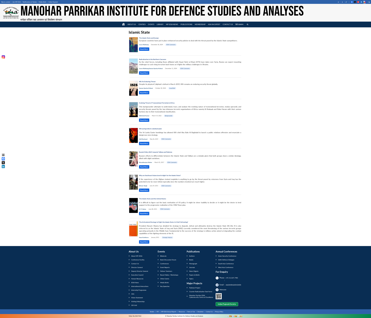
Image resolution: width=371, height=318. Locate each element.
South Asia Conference (226, 263)
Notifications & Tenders (30, 2)
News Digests (193, 271)
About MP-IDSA (136, 256)
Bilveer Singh (143, 186)
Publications (186, 24)
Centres (142, 24)
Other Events (164, 279)
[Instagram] (3, 57)
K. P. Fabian (142, 209)
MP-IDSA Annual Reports (168, 311)
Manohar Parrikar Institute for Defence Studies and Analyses (162, 11)
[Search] (247, 24)
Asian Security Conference (227, 256)
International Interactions (139, 286)
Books (191, 260)
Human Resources (137, 279)
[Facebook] (3, 159)
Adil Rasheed (143, 139)
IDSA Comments (171, 44)
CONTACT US (228, 24)
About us (132, 24)
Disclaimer (200, 311)
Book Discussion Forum (168, 260)
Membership (200, 24)
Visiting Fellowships (138, 301)
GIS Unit (134, 305)
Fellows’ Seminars (166, 271)
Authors (192, 256)
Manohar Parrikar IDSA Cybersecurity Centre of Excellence (201, 296)
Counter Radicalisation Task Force (200, 291)
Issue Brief (172, 88)
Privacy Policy (219, 311)
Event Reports (165, 267)
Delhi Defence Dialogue (226, 260)
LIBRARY (160, 24)
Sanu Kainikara (144, 237)
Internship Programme (138, 290)
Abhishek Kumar (144, 115)
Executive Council (137, 275)
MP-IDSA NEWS (172, 24)
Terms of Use (191, 311)
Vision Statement (137, 297)
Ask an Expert (214, 24)
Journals (192, 267)
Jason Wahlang (144, 44)
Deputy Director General (139, 271)
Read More (144, 49)
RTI (158, 311)
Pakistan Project (194, 288)
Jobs (132, 294)
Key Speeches (164, 286)
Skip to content (5, 2)
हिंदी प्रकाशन (239, 24)
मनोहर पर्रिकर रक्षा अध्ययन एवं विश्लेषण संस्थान (41, 19)
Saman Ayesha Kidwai (156, 68)
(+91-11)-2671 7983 (232, 278)
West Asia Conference (225, 267)
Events (151, 24)
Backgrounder (168, 115)
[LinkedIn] (3, 166)
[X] (3, 163)
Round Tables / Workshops (169, 275)
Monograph (193, 263)
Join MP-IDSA (16, 2)
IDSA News (135, 282)
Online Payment (53, 2)
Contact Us (135, 263)
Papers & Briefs (194, 275)
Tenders (152, 311)
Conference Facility (137, 260)
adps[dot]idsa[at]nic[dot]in (233, 285)
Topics (191, 279)
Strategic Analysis (167, 237)
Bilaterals (163, 256)
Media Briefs (42, 2)
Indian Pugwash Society (227, 304)
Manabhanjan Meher (145, 162)
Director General (137, 267)
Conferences (164, 263)
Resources (182, 311)
